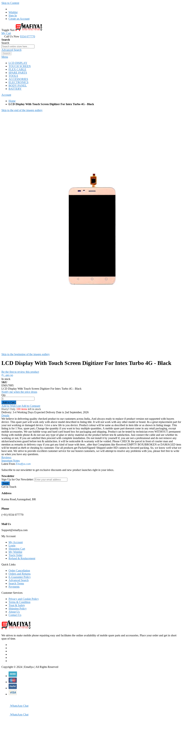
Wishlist (13, 12)
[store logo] (29, 30)
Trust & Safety (17, 605)
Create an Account (19, 18)
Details (5, 415)
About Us (14, 611)
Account (6, 94)
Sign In (13, 15)
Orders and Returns (20, 573)
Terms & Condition (19, 602)
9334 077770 (27, 36)
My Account (16, 542)
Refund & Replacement (22, 558)
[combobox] (17, 46)
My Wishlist (15, 551)
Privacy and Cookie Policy (24, 598)
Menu (4, 56)
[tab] (91, 57)
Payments (14, 586)
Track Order (15, 555)
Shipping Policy (18, 608)
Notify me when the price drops (19, 391)
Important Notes (10, 460)
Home (12, 100)
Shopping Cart (17, 548)
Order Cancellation (19, 570)
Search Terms (16, 583)
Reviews (6, 457)
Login (12, 545)
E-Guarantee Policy (20, 577)
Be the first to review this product (20, 371)
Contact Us (15, 614)
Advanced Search (11, 49)
